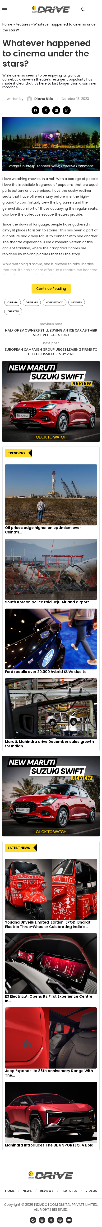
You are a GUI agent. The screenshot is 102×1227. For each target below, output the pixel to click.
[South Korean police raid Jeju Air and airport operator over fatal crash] (51, 569)
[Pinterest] (60, 1220)
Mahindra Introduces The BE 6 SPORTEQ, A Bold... (50, 1145)
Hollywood (54, 302)
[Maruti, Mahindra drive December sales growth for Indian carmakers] (51, 708)
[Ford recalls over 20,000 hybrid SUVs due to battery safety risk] (51, 639)
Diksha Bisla (44, 98)
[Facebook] (33, 1220)
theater (13, 311)
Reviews (47, 1191)
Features (23, 24)
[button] (36, 110)
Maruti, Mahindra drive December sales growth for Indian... (49, 744)
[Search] (83, 9)
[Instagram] (42, 1220)
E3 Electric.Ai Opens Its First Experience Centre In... (48, 998)
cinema (12, 302)
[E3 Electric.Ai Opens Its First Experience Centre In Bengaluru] (51, 963)
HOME (9, 1191)
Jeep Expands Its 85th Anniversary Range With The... (49, 1073)
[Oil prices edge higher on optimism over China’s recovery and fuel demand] (51, 494)
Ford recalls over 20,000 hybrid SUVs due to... (47, 671)
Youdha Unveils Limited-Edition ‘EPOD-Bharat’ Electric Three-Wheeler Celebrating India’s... (48, 924)
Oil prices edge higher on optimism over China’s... (43, 530)
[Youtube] (69, 1220)
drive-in (32, 302)
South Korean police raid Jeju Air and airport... (48, 602)
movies (76, 302)
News (27, 1191)
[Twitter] (51, 1220)
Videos (91, 1191)
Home (7, 24)
